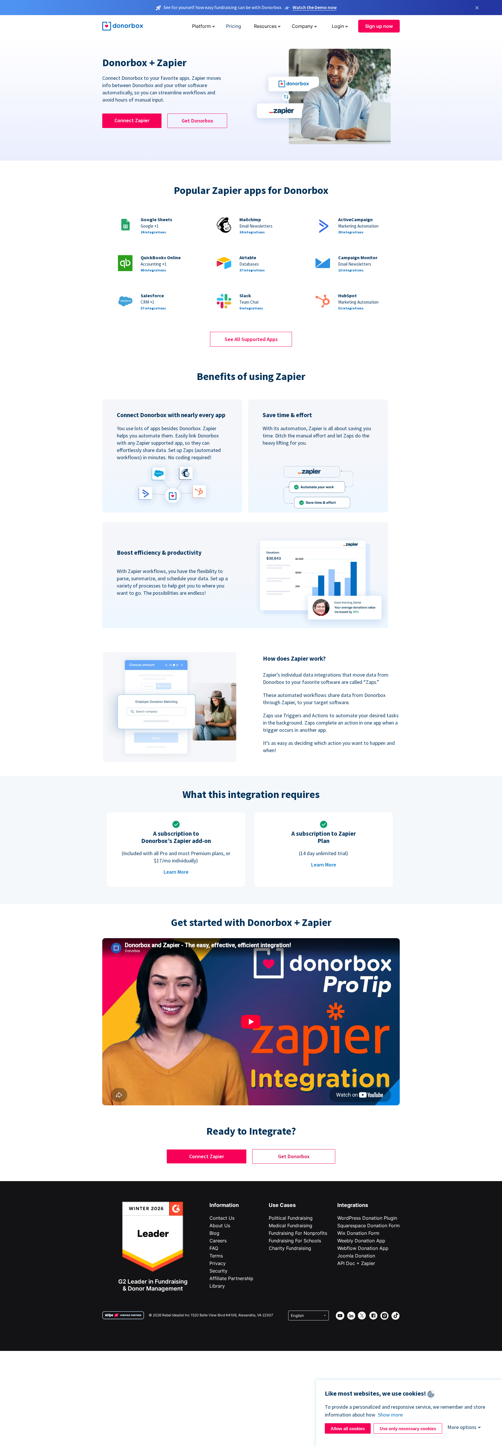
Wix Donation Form (358, 1233)
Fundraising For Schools (295, 1241)
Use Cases (282, 1205)
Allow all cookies (348, 1428)
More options (461, 1427)
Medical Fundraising (290, 1225)
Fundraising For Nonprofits (298, 1233)
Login (338, 26)
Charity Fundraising (290, 1248)
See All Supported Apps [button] (251, 339)
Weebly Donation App (361, 1241)
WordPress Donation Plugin (367, 1218)
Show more (390, 1414)
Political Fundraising (291, 1218)
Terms (216, 1256)
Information (224, 1205)
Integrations (352, 1205)
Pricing (233, 26)
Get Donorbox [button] (197, 120)
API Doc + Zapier (356, 1263)
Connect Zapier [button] (131, 120)
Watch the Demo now (315, 7)
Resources (265, 26)
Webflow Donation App (362, 1248)
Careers (218, 1241)
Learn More (176, 871)
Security (218, 1271)
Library (217, 1286)
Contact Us (221, 1218)
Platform (201, 26)
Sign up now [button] (379, 26)
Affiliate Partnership (231, 1278)
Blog (214, 1233)
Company (302, 26)
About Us (219, 1225)
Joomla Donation (356, 1256)
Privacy (217, 1263)
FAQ (213, 1248)
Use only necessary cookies (408, 1428)
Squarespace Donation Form (368, 1225)
